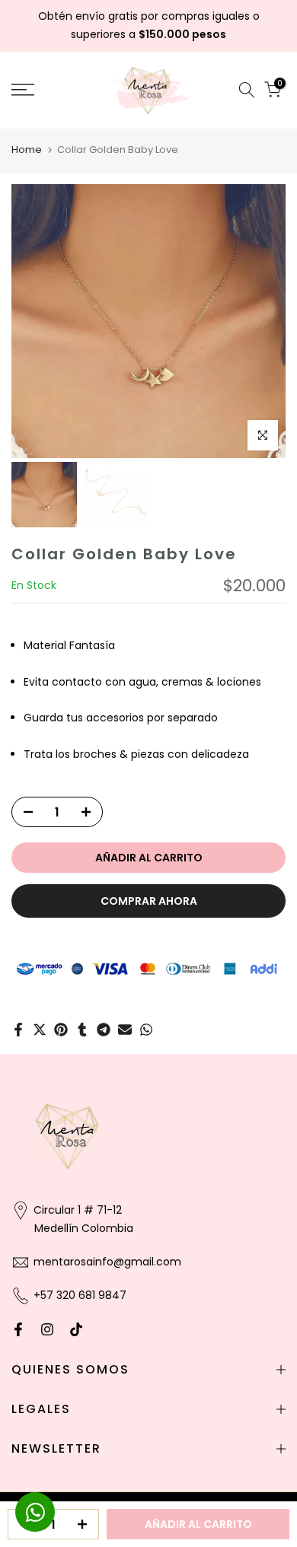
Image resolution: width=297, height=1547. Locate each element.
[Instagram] (47, 1329)
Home (26, 149)
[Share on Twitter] (39, 1029)
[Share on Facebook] (18, 1029)
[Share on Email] (125, 1029)
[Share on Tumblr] (82, 1029)
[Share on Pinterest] (61, 1029)
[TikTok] (76, 1329)
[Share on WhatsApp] (146, 1029)
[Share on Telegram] (103, 1029)
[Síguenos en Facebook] (18, 1329)
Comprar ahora (149, 901)
